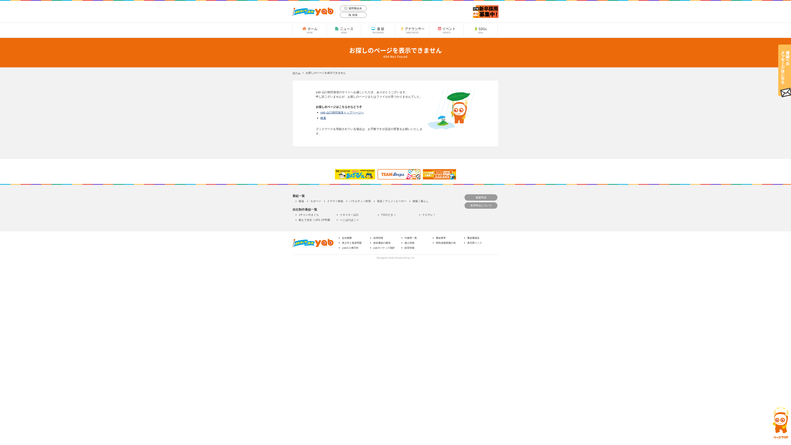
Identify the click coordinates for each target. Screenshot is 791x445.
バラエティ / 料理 (360, 201)
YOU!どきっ (388, 214)
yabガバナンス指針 (384, 247)
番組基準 (441, 237)
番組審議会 (473, 237)
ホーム (312, 30)
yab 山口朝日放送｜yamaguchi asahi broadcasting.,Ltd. (313, 11)
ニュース (346, 30)
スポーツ (315, 201)
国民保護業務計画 (446, 242)
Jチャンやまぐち (309, 214)
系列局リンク (474, 242)
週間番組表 (355, 8)
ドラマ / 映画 (335, 201)
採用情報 (378, 237)
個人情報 (409, 242)
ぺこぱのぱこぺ (349, 219)
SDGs (482, 30)
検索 (355, 14)
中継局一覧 (411, 237)
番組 (378, 30)
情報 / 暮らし (421, 201)
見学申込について (481, 205)
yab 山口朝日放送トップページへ (342, 112)
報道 (301, 201)
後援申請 (481, 197)
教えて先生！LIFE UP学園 (314, 219)
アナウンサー (415, 30)
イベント (448, 30)
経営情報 (409, 247)
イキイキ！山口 (349, 214)
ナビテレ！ (429, 214)
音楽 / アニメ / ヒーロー (391, 201)
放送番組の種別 (382, 242)
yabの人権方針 (350, 247)
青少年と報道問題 (352, 242)
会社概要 (347, 237)
